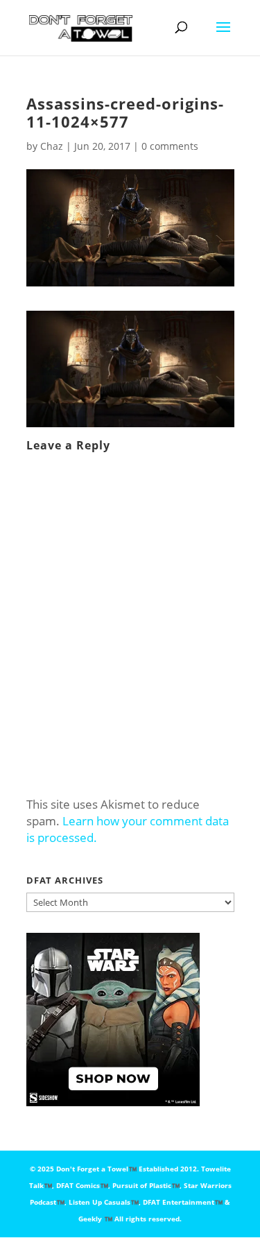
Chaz (51, 146)
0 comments (169, 146)
